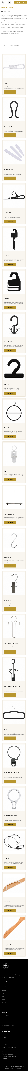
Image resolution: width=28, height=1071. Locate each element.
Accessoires (5, 1006)
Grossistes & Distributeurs (8, 1025)
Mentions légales (9, 1068)
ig (6, 981)
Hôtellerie (4, 1003)
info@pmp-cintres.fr (8, 1051)
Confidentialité (18, 1068)
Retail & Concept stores (7, 1019)
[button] (9, 2)
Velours (3, 1000)
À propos (4, 1035)
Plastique (4, 990)
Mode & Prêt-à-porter (7, 1016)
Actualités (4, 1038)
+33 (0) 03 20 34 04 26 (9, 1048)
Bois (3, 993)
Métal (3, 996)
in (2, 981)
